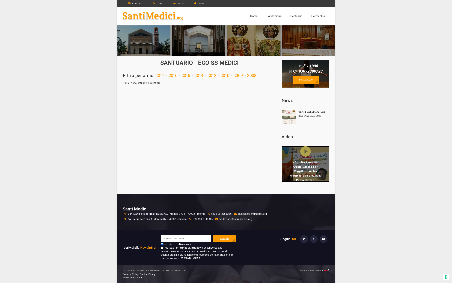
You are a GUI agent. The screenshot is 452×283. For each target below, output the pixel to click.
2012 (211, 75)
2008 (251, 75)
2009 (238, 75)
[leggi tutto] (289, 117)
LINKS (160, 3)
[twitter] (304, 239)
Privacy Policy (131, 274)
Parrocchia (318, 16)
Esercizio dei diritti (133, 277)
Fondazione (274, 16)
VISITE (180, 3)
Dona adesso (306, 79)
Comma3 (321, 270)
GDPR (201, 3)
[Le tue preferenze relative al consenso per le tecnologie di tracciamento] (445, 276)
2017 (159, 75)
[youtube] (323, 239)
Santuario (296, 16)
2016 (173, 75)
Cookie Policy (147, 274)
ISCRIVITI (224, 238)
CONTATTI (137, 3)
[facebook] (314, 239)
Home (254, 16)
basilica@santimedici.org (252, 213)
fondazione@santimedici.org (235, 219)
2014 (198, 75)
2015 (186, 75)
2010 (225, 75)
